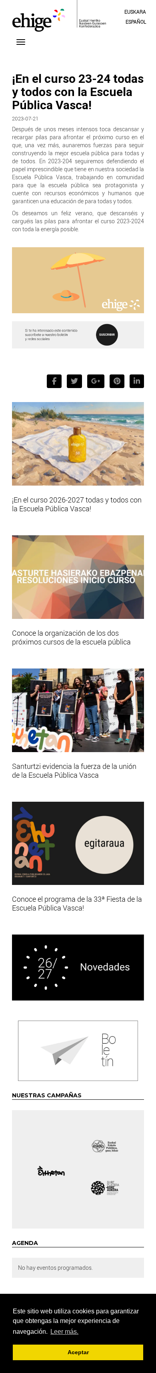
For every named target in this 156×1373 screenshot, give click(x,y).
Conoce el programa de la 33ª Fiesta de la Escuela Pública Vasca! (77, 903)
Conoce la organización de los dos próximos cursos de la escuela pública (71, 637)
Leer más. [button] (64, 1331)
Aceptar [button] (78, 1352)
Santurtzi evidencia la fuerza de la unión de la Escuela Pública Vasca (74, 770)
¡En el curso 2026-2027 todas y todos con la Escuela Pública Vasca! (77, 504)
